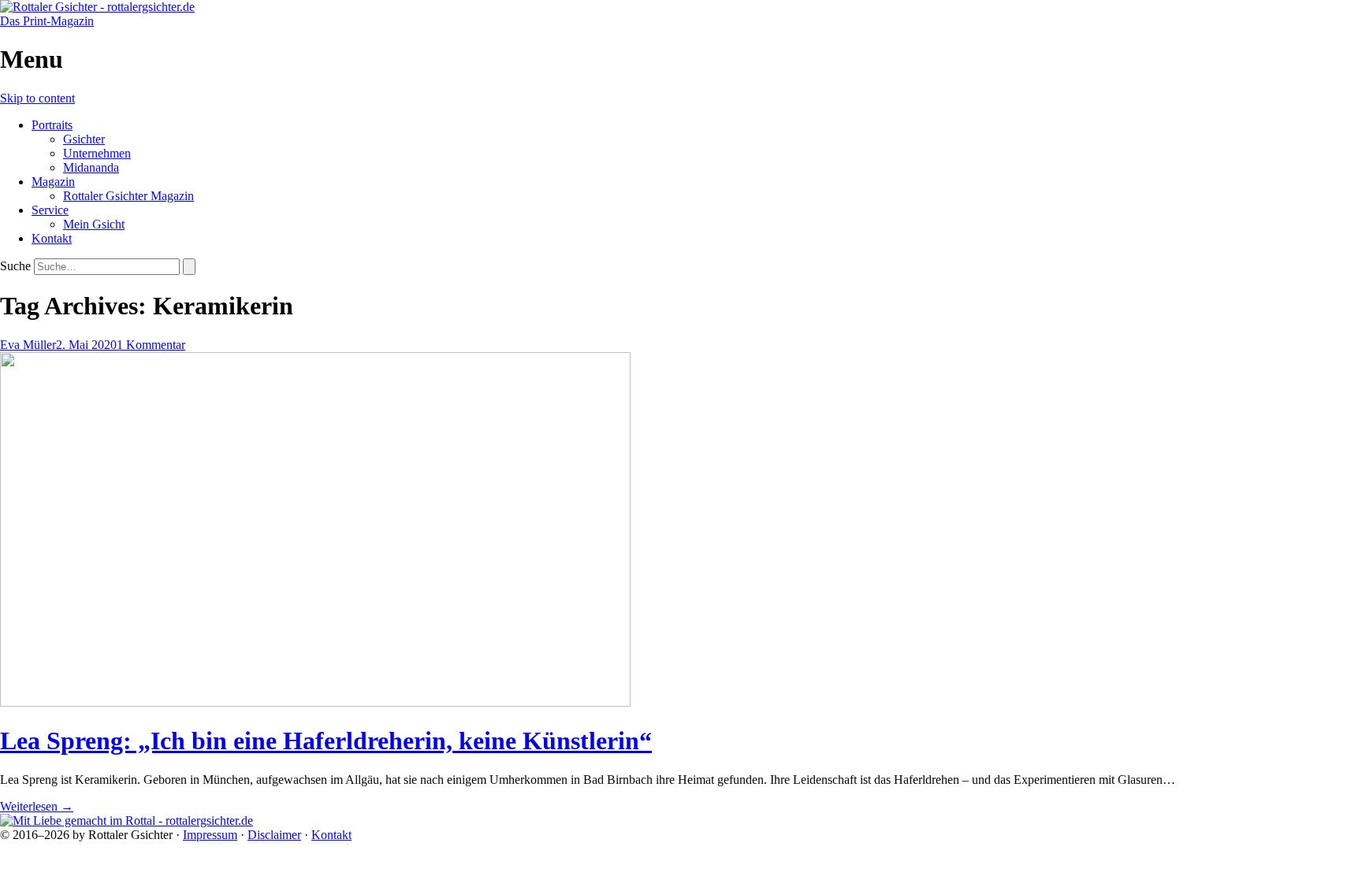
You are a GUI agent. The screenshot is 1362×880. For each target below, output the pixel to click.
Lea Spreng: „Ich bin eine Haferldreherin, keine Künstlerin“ (326, 740)
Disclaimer (274, 834)
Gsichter (84, 139)
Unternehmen (97, 153)
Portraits (52, 125)
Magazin (53, 181)
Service (50, 210)
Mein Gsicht (94, 224)
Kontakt (52, 238)
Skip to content (37, 98)
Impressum (210, 834)
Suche (15, 266)
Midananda (91, 167)
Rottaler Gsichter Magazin (128, 195)
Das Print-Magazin (47, 21)
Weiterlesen (36, 806)
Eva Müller (28, 344)
